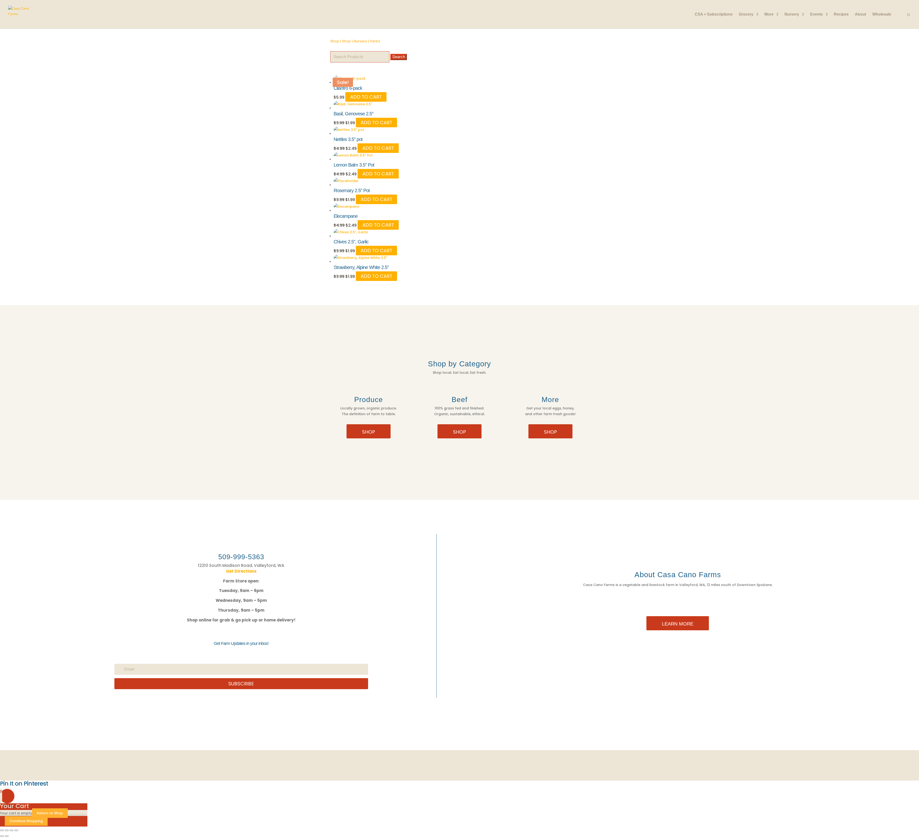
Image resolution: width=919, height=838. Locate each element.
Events (816, 14)
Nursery (792, 14)
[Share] (11, 830)
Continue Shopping (26, 821)
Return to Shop (50, 813)
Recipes (841, 14)
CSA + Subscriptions (714, 14)
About (860, 14)
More (768, 14)
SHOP (368, 432)
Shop (334, 41)
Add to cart (366, 97)
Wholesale (881, 14)
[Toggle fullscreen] (7, 830)
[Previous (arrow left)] (2, 836)
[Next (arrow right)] (7, 836)
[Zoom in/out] (2, 830)
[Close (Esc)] (16, 830)
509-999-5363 (241, 557)
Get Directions (241, 571)
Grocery (746, 14)
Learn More (677, 623)
